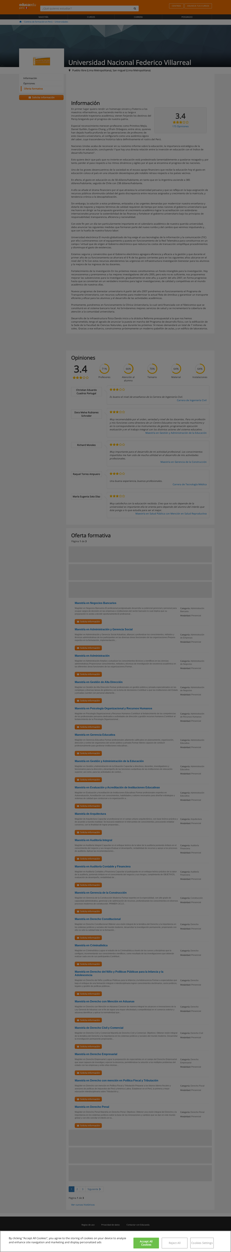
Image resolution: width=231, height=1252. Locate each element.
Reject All (175, 1243)
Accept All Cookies (146, 1243)
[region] (115, 1241)
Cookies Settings (202, 1243)
